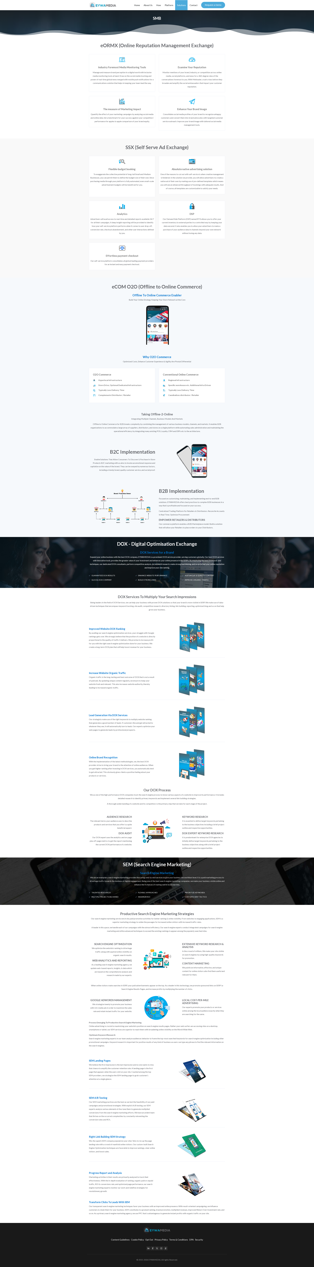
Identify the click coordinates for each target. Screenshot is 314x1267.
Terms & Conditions (178, 1239)
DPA (191, 1239)
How (158, 5)
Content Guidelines (120, 1239)
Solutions (181, 5)
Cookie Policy (137, 1239)
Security (199, 1239)
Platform (169, 5)
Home (137, 5)
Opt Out (149, 1239)
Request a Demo (213, 5)
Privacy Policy (161, 1239)
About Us (148, 5)
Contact (193, 5)
